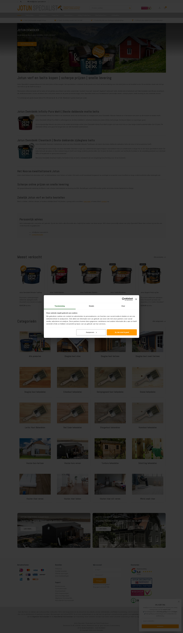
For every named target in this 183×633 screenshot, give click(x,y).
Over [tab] (123, 306)
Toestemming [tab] (60, 306)
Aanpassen (90, 332)
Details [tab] (91, 306)
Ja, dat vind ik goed (122, 332)
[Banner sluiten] (136, 299)
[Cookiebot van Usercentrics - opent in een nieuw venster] (123, 299)
